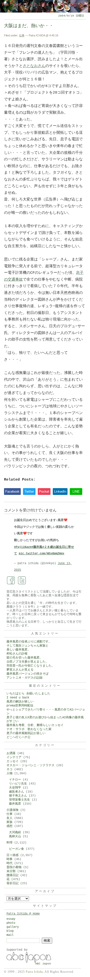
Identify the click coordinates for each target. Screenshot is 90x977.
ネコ (9, 769)
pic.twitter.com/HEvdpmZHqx (41, 553)
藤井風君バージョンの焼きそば (27, 674)
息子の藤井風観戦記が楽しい (26, 733)
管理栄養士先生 (19, 800)
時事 (9, 859)
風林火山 (15, 836)
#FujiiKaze (23, 547)
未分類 (11, 871)
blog (10, 931)
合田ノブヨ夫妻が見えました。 (27, 662)
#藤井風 (37, 547)
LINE (76, 491)
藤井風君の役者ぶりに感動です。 (29, 641)
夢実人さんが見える (20, 670)
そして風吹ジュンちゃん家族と (27, 645)
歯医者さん (16, 792)
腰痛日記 (12, 875)
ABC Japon (43, 963)
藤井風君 (15, 804)
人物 (9, 773)
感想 (9, 826)
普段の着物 (14, 867)
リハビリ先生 (18, 784)
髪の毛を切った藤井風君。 (24, 658)
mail (10, 935)
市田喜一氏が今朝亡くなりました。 (30, 666)
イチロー (15, 779)
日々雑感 (12, 855)
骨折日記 (12, 883)
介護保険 (12, 810)
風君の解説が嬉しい (20, 701)
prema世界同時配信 (19, 705)
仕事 (21, 35)
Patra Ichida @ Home (23, 914)
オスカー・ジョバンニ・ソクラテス (30, 765)
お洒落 (11, 753)
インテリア (14, 757)
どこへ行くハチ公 (18, 737)
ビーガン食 (16, 849)
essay (10, 919)
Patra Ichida (34, 971)
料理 (9, 842)
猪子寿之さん (18, 796)
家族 (9, 822)
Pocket (44, 491)
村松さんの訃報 (17, 654)
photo (10, 923)
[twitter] (22, 580)
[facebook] (11, 580)
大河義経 (15, 832)
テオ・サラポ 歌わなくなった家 (29, 729)
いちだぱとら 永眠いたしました (28, 693)
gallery (12, 927)
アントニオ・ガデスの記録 (24, 678)
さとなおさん (34, 66)
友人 (9, 818)
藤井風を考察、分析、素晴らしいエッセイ (35, 725)
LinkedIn (60, 491)
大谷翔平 (15, 788)
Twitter (29, 491)
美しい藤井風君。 (18, 650)
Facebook (12, 491)
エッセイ (12, 761)
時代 (9, 863)
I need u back (17, 697)
